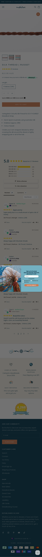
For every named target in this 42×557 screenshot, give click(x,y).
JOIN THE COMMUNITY (31, 285)
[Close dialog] (1, 266)
